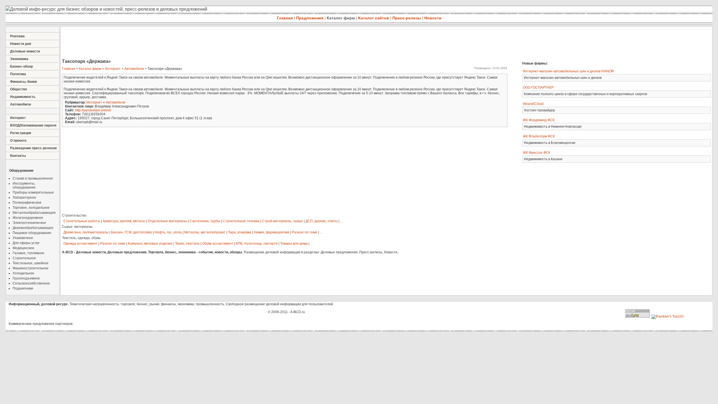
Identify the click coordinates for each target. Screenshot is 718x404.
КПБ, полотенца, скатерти (257, 243)
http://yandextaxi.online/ (93, 110)
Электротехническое (29, 223)
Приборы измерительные (33, 192)
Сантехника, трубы (205, 221)
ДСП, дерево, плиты (321, 221)
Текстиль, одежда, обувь (81, 238)
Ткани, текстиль (187, 243)
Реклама (17, 36)
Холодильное (23, 273)
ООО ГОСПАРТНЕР (538, 87)
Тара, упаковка (239, 232)
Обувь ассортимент (217, 243)
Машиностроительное (31, 268)
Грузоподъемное (26, 278)
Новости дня (20, 44)
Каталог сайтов (373, 18)
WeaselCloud (533, 104)
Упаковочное (23, 238)
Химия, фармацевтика (271, 232)
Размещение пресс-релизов (33, 148)
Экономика (19, 59)
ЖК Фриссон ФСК (536, 153)
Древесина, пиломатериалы (86, 232)
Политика (18, 74)
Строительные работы (81, 221)
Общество (18, 89)
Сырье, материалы (77, 227)
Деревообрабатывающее (33, 228)
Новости (432, 18)
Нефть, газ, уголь (168, 232)
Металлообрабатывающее (34, 213)
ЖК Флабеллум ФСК (539, 136)
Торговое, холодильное (31, 208)
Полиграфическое (27, 203)
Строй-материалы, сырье (282, 221)
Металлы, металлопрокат (204, 232)
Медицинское (23, 248)
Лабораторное (24, 197)
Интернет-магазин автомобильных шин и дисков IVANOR (568, 71)
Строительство (74, 215)
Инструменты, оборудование (24, 185)
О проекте (18, 141)
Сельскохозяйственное (31, 283)
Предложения (309, 18)
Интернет (18, 118)
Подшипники (23, 288)
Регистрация (20, 133)
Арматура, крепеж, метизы (124, 221)
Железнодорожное (28, 218)
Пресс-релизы (406, 18)
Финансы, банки (23, 82)
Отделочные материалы (167, 221)
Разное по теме (304, 232)
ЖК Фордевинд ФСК (538, 120)
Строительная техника (241, 221)
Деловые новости (25, 51)
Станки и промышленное (33, 178)
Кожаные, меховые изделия (150, 243)
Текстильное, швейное (31, 263)
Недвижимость (22, 97)
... (341, 221)
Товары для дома (294, 243)
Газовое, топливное (28, 253)
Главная (285, 18)
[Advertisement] (163, 43)
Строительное (24, 258)
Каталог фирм (341, 18)
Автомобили (20, 104)
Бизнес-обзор (21, 66)
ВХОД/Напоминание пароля (33, 125)
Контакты (18, 156)
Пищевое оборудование (32, 233)
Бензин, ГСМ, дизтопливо (131, 232)
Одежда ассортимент (80, 243)
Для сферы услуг (26, 243)
